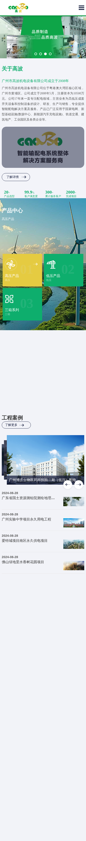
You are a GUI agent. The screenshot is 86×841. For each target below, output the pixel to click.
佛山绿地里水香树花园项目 (23, 562)
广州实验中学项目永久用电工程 (26, 519)
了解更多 (11, 425)
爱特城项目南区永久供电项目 (25, 540)
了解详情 (12, 177)
